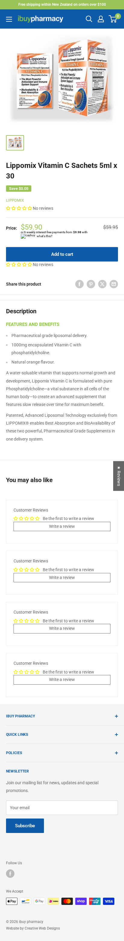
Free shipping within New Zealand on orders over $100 (62, 4)
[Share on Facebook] (79, 284)
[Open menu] (9, 19)
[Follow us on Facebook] (10, 873)
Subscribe (25, 825)
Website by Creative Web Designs (33, 928)
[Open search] (89, 19)
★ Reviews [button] (118, 476)
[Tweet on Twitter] (102, 284)
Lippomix (15, 200)
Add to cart (62, 254)
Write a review (62, 526)
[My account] (101, 19)
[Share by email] (114, 284)
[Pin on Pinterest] (91, 284)
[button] (19, 208)
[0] (113, 19)
